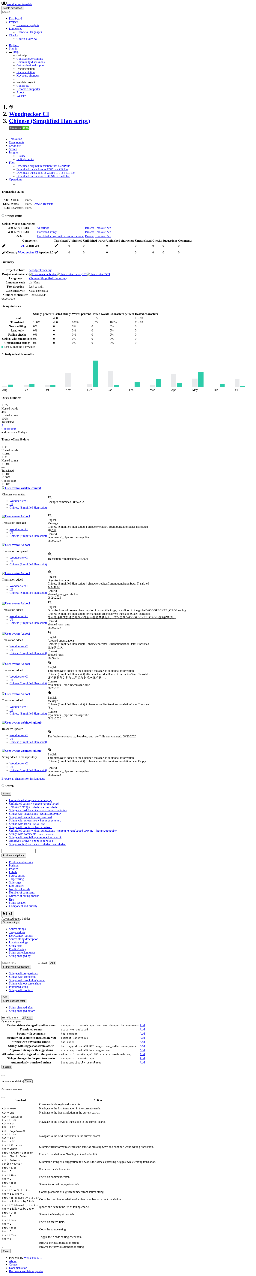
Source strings (17, 928)
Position (14, 865)
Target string (16, 879)
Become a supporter (28, 89)
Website (21, 95)
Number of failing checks (24, 895)
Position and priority (21, 862)
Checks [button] (13, 35)
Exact (45, 962)
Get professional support (30, 65)
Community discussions (30, 62)
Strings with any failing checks (27, 980)
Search (13, 149)
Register (14, 45)
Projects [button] (13, 21)
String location (17, 902)
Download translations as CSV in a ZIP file (42, 169)
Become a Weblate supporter (26, 1271)
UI (23, 245)
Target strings (17, 932)
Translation (15, 139)
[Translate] (3, 246)
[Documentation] (2, 215)
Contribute (22, 85)
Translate (48, 203)
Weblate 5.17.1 (33, 1257)
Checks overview (26, 38)
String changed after (21, 1007)
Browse (37, 203)
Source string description (23, 939)
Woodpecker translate (19, 4)
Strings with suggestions (23, 973)
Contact (13, 1264)
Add (52, 962)
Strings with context (21, 990)
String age (15, 882)
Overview (15, 145)
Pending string (17, 949)
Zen (108, 227)
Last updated (16, 885)
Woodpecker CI (29, 113)
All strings (43, 227)
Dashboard (15, 18)
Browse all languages (29, 32)
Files (12, 162)
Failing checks (25, 159)
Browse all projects (27, 25)
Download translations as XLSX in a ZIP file (43, 176)
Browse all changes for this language (23, 778)
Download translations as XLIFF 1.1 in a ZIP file (45, 172)
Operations (15, 179)
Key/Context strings (21, 935)
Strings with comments (22, 976)
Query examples (11, 1021)
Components (16, 142)
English (52, 520)
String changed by (20, 955)
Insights (13, 152)
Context (52, 534)
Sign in (13, 48)
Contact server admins (29, 58)
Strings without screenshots (25, 983)
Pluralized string (18, 986)
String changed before (22, 1010)
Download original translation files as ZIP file (43, 166)
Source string (17, 875)
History (20, 155)
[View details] (50, 498)
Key (11, 899)
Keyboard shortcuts (28, 75)
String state (15, 945)
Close (28, 1081)
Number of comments (22, 892)
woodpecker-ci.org (40, 270)
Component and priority (23, 906)
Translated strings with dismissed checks (60, 236)
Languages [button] (15, 28)
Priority (13, 868)
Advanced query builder (15, 918)
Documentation (25, 72)
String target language (22, 952)
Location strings (18, 942)
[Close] (2, 1075)
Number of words (19, 889)
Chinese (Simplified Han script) (49, 120)
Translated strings (47, 232)
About (20, 92)
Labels (13, 872)
